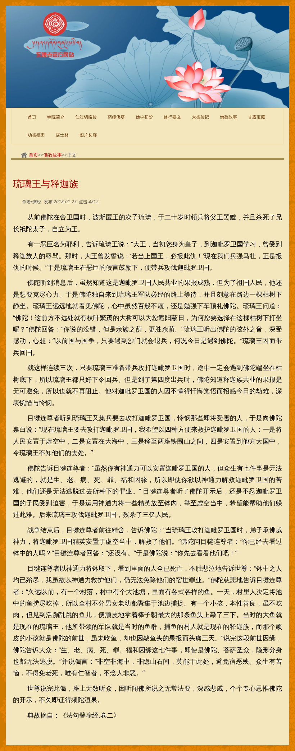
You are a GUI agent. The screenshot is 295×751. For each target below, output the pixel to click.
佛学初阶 (144, 117)
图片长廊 (88, 135)
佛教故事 (52, 155)
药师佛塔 (116, 117)
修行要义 (172, 117)
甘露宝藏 (256, 117)
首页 (32, 117)
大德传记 (200, 117)
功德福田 (36, 135)
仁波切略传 (86, 117)
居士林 (62, 135)
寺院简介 (55, 117)
